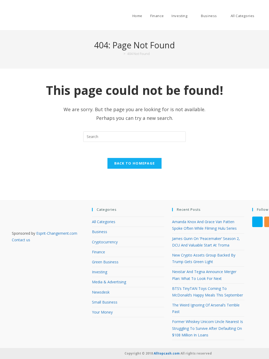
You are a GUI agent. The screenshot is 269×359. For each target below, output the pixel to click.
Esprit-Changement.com (56, 233)
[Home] (120, 53)
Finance (98, 251)
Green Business (105, 261)
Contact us (21, 239)
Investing (99, 271)
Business (99, 231)
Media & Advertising (109, 281)
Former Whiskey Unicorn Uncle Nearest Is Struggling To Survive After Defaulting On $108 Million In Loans (207, 328)
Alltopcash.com (167, 353)
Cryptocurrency (105, 241)
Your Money (102, 312)
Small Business (104, 302)
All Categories (103, 221)
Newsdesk (101, 292)
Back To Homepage (134, 163)
